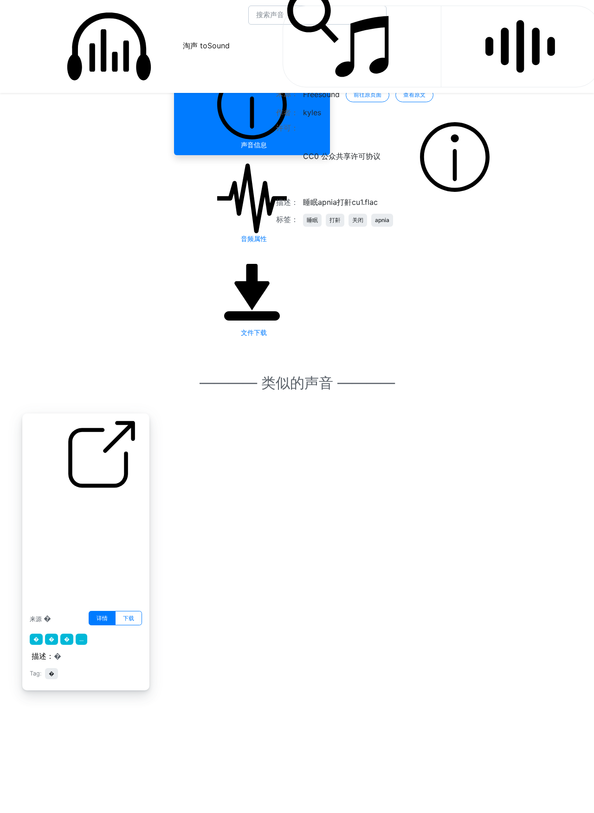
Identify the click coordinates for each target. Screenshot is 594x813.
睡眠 (312, 219)
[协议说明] (454, 156)
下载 (128, 618)
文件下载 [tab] (252, 332)
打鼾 (335, 219)
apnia (382, 219)
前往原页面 (367, 94)
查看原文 (414, 94)
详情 (102, 618)
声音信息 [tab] (252, 145)
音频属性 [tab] (252, 239)
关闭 (357, 219)
